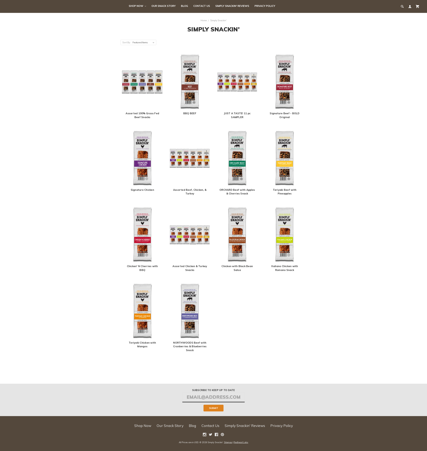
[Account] (409, 6)
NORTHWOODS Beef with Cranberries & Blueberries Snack (189, 346)
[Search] (402, 6)
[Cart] (417, 6)
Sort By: (126, 42)
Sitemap (228, 442)
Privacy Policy (265, 6)
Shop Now (136, 6)
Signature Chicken (142, 189)
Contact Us (201, 6)
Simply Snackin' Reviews (232, 6)
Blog (184, 6)
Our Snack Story (163, 6)
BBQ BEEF (189, 113)
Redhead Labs (241, 442)
